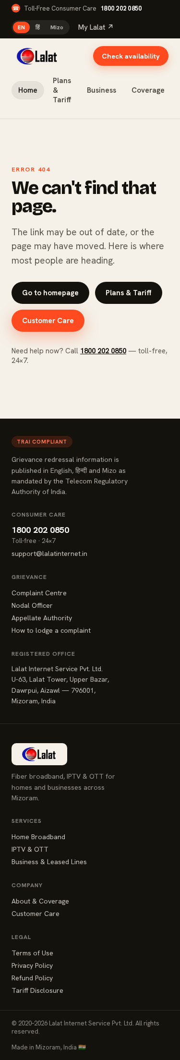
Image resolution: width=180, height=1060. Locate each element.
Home (27, 90)
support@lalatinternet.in (49, 553)
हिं (38, 27)
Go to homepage (50, 293)
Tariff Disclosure (37, 990)
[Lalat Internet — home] (37, 56)
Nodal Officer (32, 605)
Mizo (56, 27)
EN (21, 27)
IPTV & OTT (30, 849)
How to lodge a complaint (51, 630)
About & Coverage (40, 901)
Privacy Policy (32, 965)
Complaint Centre (39, 593)
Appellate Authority (42, 618)
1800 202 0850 (121, 8)
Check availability (131, 55)
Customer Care (48, 320)
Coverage (148, 90)
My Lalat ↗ (96, 27)
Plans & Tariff (62, 90)
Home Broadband (38, 836)
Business (101, 90)
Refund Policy (32, 978)
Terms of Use (32, 953)
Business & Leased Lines (49, 861)
